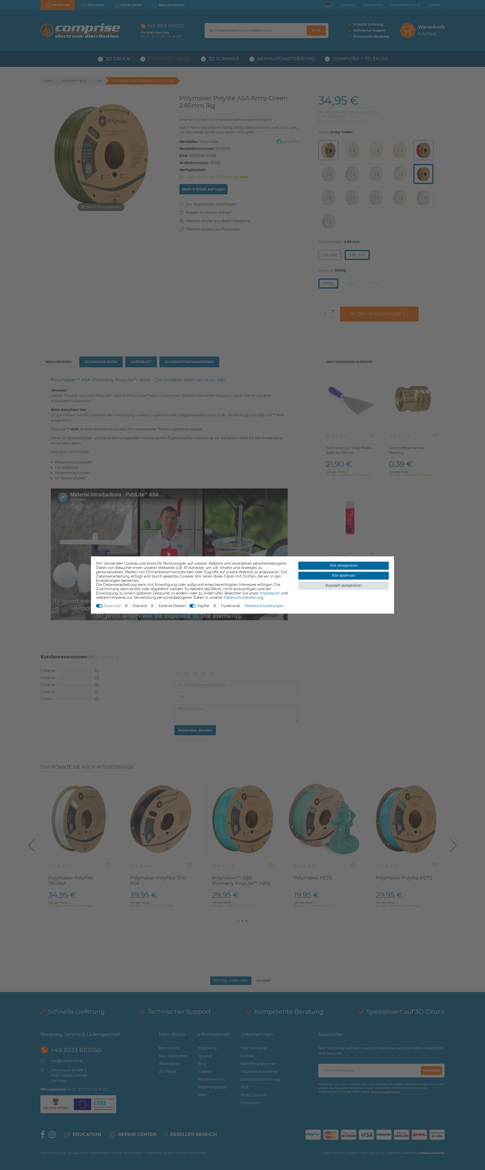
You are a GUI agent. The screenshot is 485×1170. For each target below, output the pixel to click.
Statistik (139, 606)
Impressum (270, 593)
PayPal (203, 606)
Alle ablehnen (343, 575)
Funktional (230, 606)
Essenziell (112, 606)
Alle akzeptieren (344, 565)
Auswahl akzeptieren (343, 585)
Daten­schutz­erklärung (243, 597)
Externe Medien (172, 606)
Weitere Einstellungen (264, 606)
